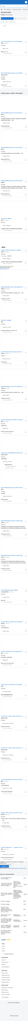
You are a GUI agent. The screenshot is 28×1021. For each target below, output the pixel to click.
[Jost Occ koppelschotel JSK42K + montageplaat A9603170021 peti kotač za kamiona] (14, 410)
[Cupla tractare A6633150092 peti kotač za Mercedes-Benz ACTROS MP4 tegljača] (14, 443)
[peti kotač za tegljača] (14, 209)
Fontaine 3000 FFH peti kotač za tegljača (11, 250)
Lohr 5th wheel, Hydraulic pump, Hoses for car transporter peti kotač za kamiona (6, 932)
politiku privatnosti (14, 868)
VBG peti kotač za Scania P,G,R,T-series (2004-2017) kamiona (7, 894)
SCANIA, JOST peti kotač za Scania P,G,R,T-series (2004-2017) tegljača (6, 884)
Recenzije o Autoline (6, 979)
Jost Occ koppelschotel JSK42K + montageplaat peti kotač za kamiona (6, 926)
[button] (26, 2)
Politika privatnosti (5, 975)
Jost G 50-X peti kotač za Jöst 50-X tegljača (11, 41)
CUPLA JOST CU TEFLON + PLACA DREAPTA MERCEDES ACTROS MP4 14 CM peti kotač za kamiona (6, 909)
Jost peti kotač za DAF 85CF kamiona (6, 915)
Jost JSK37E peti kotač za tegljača (9, 590)
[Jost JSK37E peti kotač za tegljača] (14, 581)
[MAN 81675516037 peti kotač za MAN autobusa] (14, 511)
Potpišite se (4, 866)
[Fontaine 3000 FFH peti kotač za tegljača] (14, 241)
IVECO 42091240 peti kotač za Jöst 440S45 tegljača (13, 73)
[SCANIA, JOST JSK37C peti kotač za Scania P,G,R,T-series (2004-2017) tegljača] (14, 803)
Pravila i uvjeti (4, 972)
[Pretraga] (26, 6)
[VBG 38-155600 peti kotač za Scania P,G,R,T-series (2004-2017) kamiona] (14, 103)
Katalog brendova (5, 982)
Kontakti (3, 950)
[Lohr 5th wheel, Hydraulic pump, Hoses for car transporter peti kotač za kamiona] (14, 342)
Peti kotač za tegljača (6, 218)
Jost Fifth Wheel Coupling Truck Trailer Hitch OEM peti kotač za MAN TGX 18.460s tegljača (6, 920)
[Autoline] (1, 9)
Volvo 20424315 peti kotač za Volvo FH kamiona (12, 487)
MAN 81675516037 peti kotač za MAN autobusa (12, 520)
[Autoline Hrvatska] (8, 2)
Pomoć (3, 948)
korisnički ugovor (22, 868)
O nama (3, 946)
